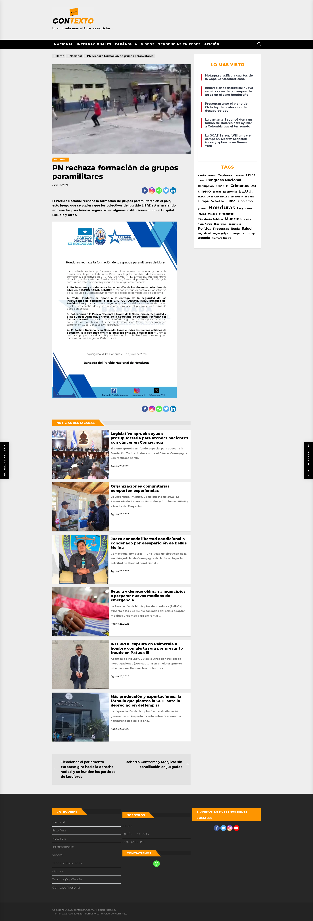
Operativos (234, 224)
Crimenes (239, 185)
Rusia (235, 228)
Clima (201, 180)
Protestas (221, 228)
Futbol (231, 201)
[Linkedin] (173, 190)
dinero (204, 191)
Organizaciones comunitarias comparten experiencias (140, 488)
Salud (247, 228)
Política (204, 228)
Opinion (58, 871)
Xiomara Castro (221, 238)
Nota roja (59, 838)
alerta (202, 175)
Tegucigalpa (220, 233)
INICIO (127, 826)
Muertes (233, 218)
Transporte (237, 233)
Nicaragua (220, 224)
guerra (202, 208)
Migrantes (226, 213)
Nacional (63, 44)
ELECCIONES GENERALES (213, 196)
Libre (248, 208)
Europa (203, 201)
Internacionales (94, 44)
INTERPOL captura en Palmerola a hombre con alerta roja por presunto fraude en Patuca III (147, 648)
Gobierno (245, 201)
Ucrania (204, 237)
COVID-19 (222, 186)
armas (212, 175)
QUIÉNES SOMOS (135, 834)
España (249, 196)
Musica (247, 219)
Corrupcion (206, 186)
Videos (148, 44)
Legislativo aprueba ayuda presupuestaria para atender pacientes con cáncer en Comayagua (149, 438)
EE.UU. (246, 191)
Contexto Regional (66, 887)
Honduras (221, 207)
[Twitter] (166, 190)
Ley (240, 208)
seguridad (204, 233)
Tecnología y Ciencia (67, 879)
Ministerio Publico (210, 219)
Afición (212, 44)
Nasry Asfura (205, 224)
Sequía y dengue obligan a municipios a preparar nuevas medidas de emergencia (148, 595)
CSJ (253, 186)
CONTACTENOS (133, 842)
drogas (217, 191)
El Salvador (237, 197)
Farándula (126, 44)
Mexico (212, 213)
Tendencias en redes (179, 44)
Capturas (225, 175)
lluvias (202, 213)
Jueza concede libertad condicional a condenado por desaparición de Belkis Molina (149, 543)
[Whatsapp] (159, 190)
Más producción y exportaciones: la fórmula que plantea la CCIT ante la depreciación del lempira (146, 700)
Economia (230, 191)
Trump (250, 233)
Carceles (239, 175)
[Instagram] (152, 190)
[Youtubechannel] (236, 828)
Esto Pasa (59, 830)
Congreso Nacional (223, 180)
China (251, 175)
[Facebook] (145, 190)
